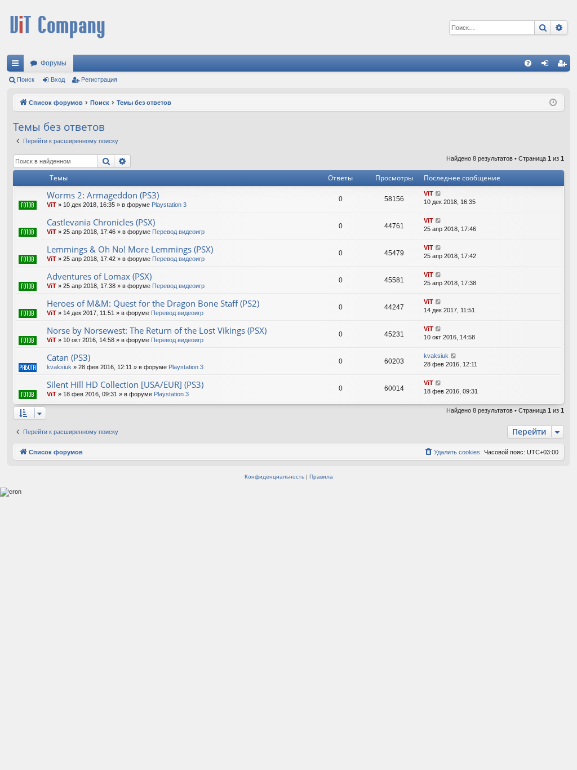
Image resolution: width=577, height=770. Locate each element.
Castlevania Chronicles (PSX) (101, 222)
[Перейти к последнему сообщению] (438, 193)
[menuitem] (528, 63)
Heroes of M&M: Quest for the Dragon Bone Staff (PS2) (153, 303)
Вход (58, 79)
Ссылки (17, 65)
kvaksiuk (59, 367)
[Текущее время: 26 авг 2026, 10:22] (553, 102)
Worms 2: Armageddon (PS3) (103, 195)
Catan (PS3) (68, 357)
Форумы (53, 63)
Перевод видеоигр (178, 231)
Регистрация (99, 79)
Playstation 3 (169, 204)
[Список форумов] (57, 27)
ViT (51, 204)
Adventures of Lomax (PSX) (99, 276)
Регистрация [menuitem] (564, 65)
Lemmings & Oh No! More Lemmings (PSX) (130, 249)
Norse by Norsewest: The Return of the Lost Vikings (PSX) (157, 330)
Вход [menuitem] (547, 65)
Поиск (25, 79)
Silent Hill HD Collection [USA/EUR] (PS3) (125, 384)
